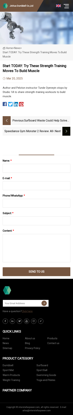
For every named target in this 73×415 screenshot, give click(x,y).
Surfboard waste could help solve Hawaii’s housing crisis (45, 121)
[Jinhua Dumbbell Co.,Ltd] (20, 290)
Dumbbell (8, 365)
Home (9, 48)
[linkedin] (12, 321)
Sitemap (7, 348)
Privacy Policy (32, 348)
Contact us (53, 343)
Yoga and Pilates (45, 380)
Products (52, 338)
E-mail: (7, 178)
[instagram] (33, 321)
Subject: (8, 213)
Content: (8, 230)
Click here (27, 311)
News (6, 343)
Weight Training (11, 380)
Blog (27, 343)
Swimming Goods (46, 375)
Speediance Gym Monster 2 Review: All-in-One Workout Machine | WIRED (29, 131)
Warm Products (11, 375)
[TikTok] (40, 321)
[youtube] (26, 321)
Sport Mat (8, 370)
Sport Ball (41, 370)
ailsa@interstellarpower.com (37, 410)
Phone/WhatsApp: (14, 195)
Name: (7, 160)
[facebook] (5, 321)
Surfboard (42, 365)
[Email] (44, 303)
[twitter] (19, 321)
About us (30, 338)
